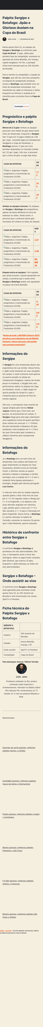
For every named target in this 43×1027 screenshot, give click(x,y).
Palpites (8, 931)
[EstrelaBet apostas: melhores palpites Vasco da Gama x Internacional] (21, 766)
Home (2, 931)
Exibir (26, 107)
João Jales (21, 676)
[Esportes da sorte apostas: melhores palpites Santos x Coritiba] (21, 733)
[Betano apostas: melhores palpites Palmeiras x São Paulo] (21, 832)
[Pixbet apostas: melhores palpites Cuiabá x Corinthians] (21, 799)
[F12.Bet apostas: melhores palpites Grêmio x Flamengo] (21, 866)
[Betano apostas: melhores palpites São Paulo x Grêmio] (21, 899)
